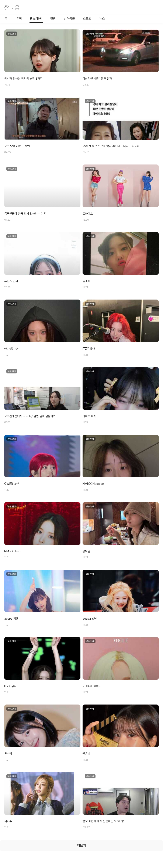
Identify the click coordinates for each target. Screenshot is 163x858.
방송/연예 (36, 19)
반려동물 (69, 19)
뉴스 (102, 19)
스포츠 (87, 19)
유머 (19, 19)
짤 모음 (12, 7)
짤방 (53, 19)
